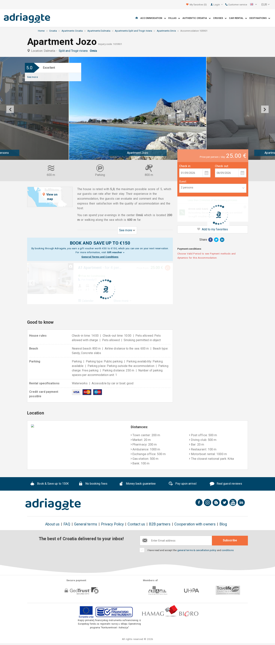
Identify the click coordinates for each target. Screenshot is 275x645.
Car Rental (237, 18)
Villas (173, 18)
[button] (253, 4)
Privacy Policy (112, 524)
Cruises (219, 18)
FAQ (66, 524)
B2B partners (159, 524)
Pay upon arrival (185, 483)
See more (32, 76)
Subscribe (230, 540)
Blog (223, 524)
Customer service (237, 4)
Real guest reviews (229, 483)
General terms (85, 524)
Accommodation (152, 18)
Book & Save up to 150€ (52, 483)
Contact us (136, 524)
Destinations (258, 18)
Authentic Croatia (195, 18)
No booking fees (96, 483)
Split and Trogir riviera (74, 51)
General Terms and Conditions (99, 256)
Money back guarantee (140, 483)
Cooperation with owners (195, 524)
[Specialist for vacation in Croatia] (53, 504)
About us (52, 524)
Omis (94, 51)
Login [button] (216, 4)
